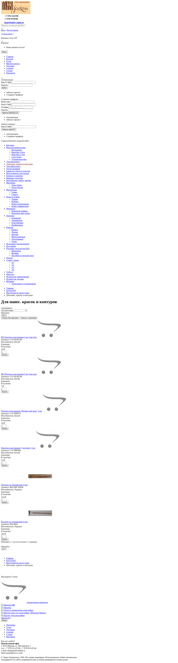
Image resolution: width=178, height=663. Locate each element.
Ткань (14, 241)
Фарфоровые (17, 225)
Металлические (18, 237)
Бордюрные (16, 150)
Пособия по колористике (22, 255)
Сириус (14, 194)
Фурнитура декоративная (17, 277)
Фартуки (10, 274)
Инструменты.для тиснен (17, 173)
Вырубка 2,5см (18, 155)
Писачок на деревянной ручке (14, 485)
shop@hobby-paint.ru (14, 22)
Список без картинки (10, 318)
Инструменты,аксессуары (17, 293)
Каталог (9, 59)
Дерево (14, 232)
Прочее (9, 258)
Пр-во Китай (17, 187)
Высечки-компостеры (16, 147)
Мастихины (11, 190)
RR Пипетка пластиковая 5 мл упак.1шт (19, 374)
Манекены (16, 251)
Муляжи (15, 253)
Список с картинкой (28, 318)
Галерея (9, 68)
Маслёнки (10, 183)
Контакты (10, 73)
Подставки (11, 246)
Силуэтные (16, 157)
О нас (8, 61)
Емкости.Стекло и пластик (18, 171)
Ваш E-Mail (6, 82)
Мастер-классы (13, 63)
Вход (3, 30)
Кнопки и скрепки (14, 176)
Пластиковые (17, 223)
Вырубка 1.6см (18, 152)
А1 (12, 263)
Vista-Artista (16, 185)
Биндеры (10, 145)
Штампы (10, 281)
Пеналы (9, 227)
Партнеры (10, 625)
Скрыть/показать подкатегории (15, 141)
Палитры (10, 216)
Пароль (4, 85)
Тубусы (9, 272)
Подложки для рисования (17, 244)
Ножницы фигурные (20, 213)
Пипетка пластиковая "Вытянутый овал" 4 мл (21, 411)
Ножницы (10, 209)
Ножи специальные (20, 204)
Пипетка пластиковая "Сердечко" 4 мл (18, 448)
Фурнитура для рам (15, 279)
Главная (9, 56)
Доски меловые (13, 169)
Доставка (10, 66)
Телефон (5, 107)
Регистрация (12, 30)
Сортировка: (6, 308)
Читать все (6, 618)
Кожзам (14, 234)
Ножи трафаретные (20, 206)
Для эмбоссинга (13, 166)
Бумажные (16, 218)
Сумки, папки (12, 260)
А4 (12, 270)
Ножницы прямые (19, 211)
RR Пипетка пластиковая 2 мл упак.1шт (19, 337)
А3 (12, 267)
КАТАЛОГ (11, 290)
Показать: (5, 313)
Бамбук (14, 230)
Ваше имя (5, 102)
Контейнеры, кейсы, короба (18, 180)
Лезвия (14, 199)
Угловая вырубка (19, 159)
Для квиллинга (13, 162)
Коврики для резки (14, 178)
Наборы (15, 201)
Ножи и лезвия (13, 197)
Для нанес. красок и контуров (19, 164)
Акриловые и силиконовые (23, 284)
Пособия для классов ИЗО (18, 248)
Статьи (9, 71)
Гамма (14, 192)
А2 (12, 265)
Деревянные (16, 220)
